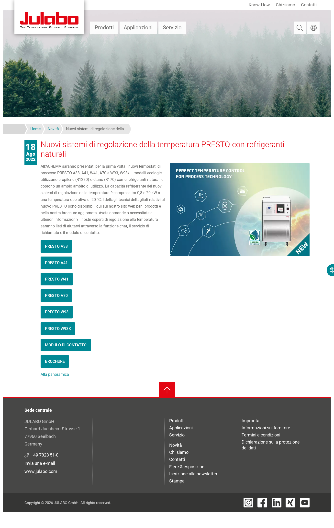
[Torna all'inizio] (167, 390)
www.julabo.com (40, 471)
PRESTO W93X (58, 328)
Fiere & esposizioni (187, 466)
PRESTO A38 (56, 246)
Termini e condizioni (261, 434)
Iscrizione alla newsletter (193, 473)
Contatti (309, 4)
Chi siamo (285, 4)
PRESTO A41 (56, 262)
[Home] (49, 17)
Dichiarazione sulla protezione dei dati (271, 444)
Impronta (250, 420)
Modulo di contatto (66, 345)
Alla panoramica (55, 374)
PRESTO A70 (56, 295)
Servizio (172, 27)
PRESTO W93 (56, 312)
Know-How (259, 4)
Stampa (177, 480)
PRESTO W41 (56, 279)
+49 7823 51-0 (44, 455)
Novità (175, 445)
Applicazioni (138, 27)
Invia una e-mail (39, 463)
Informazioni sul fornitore (266, 427)
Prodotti (104, 27)
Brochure (55, 361)
